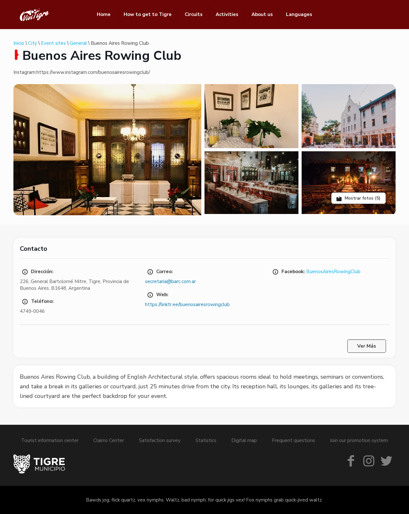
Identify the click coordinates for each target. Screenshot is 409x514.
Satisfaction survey (160, 440)
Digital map (244, 440)
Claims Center (108, 440)
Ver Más (366, 346)
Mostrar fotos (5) (362, 198)
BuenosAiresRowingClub (333, 271)
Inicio (18, 43)
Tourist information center (50, 440)
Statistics (206, 440)
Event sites (53, 43)
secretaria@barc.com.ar (170, 281)
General (78, 43)
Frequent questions (293, 440)
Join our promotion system (359, 440)
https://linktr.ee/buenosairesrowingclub (187, 304)
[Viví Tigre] (34, 14)
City (32, 43)
